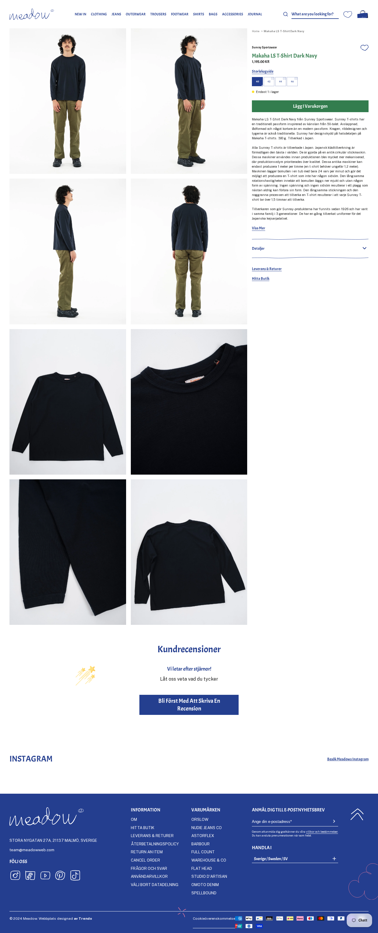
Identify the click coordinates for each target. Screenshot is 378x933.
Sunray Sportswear (264, 47)
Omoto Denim (205, 884)
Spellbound (203, 892)
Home (255, 31)
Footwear (179, 14)
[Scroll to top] (357, 814)
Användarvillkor (149, 876)
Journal (255, 14)
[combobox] (315, 14)
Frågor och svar (149, 868)
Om (134, 819)
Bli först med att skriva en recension (189, 704)
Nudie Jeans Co (206, 827)
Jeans (116, 14)
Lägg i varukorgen (310, 106)
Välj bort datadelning (154, 884)
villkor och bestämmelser (322, 831)
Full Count (203, 851)
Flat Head (201, 868)
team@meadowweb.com (31, 849)
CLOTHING (99, 14)
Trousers (158, 14)
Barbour (200, 844)
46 (292, 81)
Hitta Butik (260, 278)
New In (80, 14)
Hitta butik (142, 827)
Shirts (198, 14)
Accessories (232, 14)
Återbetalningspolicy (155, 844)
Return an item (147, 851)
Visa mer (258, 228)
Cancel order (145, 860)
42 (269, 81)
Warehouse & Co (208, 860)
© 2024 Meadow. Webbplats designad (50, 918)
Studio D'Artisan (209, 876)
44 (280, 81)
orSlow (199, 819)
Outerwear (136, 14)
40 (257, 81)
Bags (213, 14)
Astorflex (202, 835)
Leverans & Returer (267, 268)
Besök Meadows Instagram (348, 759)
